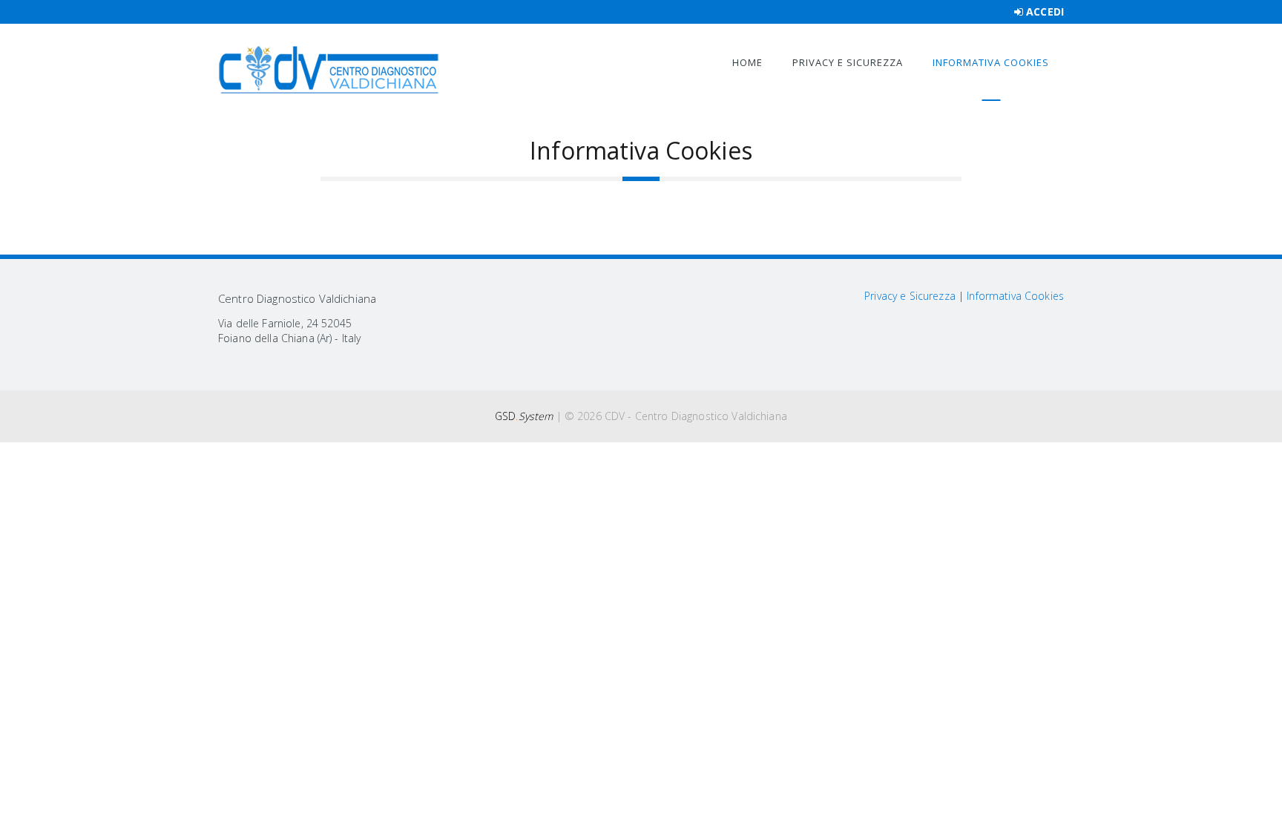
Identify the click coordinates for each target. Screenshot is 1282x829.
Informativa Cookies (991, 62)
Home (747, 62)
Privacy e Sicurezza (847, 62)
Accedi (1045, 11)
